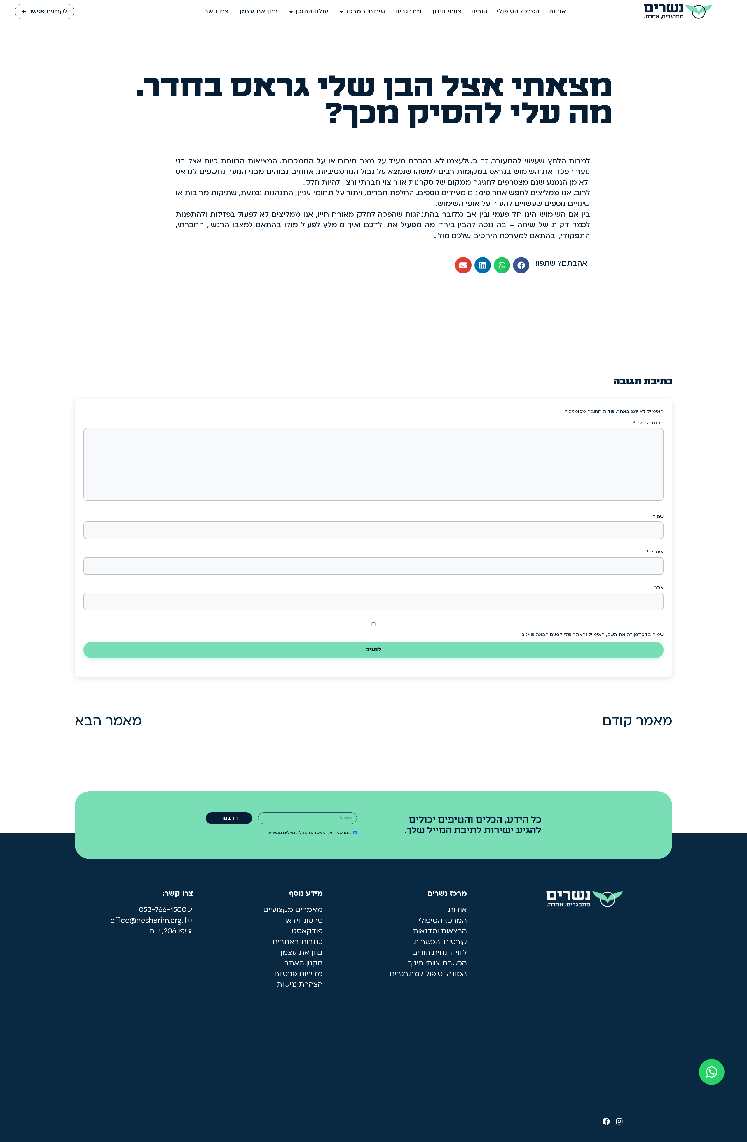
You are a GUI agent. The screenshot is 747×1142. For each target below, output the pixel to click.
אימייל (655, 552)
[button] (521, 265)
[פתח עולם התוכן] (291, 11)
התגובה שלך (648, 422)
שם (658, 516)
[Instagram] (619, 1121)
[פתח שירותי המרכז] (341, 11)
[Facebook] (606, 1121)
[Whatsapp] (712, 1072)
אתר (659, 587)
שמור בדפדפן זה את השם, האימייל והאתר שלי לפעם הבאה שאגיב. (592, 634)
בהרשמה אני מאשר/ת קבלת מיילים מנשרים (309, 832)
